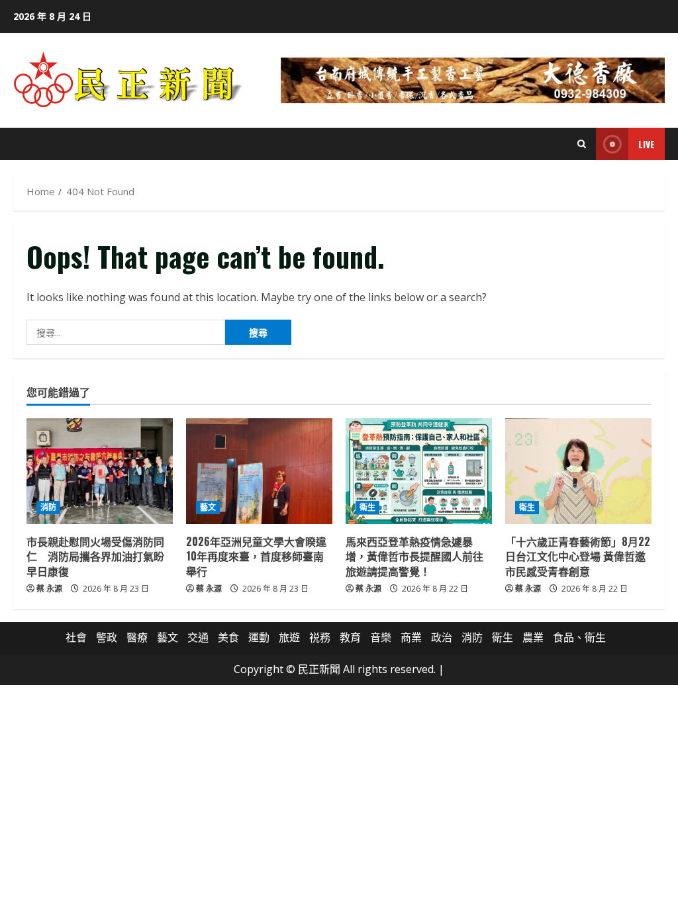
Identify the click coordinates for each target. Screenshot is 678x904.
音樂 (380, 637)
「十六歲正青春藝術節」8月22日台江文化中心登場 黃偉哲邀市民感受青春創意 (577, 556)
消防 (48, 507)
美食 (228, 637)
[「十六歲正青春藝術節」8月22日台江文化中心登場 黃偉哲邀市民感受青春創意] (578, 471)
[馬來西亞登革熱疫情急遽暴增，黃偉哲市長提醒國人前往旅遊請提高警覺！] (419, 471)
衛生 (367, 507)
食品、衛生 (579, 637)
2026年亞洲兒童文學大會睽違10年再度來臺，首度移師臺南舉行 (256, 556)
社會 (76, 637)
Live (646, 144)
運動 (258, 637)
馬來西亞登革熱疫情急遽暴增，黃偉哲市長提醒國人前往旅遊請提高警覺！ (414, 556)
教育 (350, 637)
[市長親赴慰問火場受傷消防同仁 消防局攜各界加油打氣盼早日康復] (99, 471)
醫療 (137, 637)
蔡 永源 (49, 588)
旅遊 (289, 637)
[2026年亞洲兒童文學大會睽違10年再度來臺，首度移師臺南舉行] (259, 471)
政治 (441, 637)
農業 (533, 637)
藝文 (208, 507)
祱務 (319, 637)
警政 (106, 637)
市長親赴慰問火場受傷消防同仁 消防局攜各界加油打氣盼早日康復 (95, 556)
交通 (198, 637)
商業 (411, 637)
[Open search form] (581, 144)
